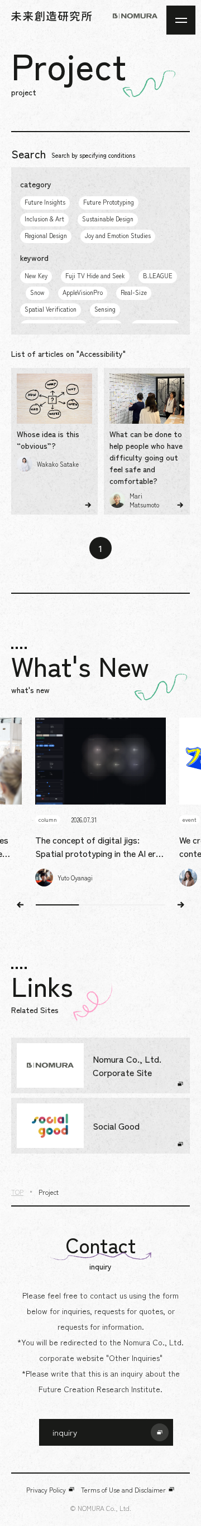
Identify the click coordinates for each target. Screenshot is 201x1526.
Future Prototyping (108, 201)
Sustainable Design (107, 218)
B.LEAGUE (158, 275)
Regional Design (46, 235)
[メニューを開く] (180, 20)
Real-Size (134, 292)
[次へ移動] (181, 905)
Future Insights (45, 201)
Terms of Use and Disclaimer (123, 1489)
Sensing (105, 308)
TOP (17, 1191)
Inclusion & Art (44, 218)
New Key (36, 275)
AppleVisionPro (83, 292)
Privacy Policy (46, 1489)
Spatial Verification (50, 308)
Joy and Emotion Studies (118, 235)
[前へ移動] (20, 905)
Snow (37, 292)
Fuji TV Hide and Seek (95, 275)
